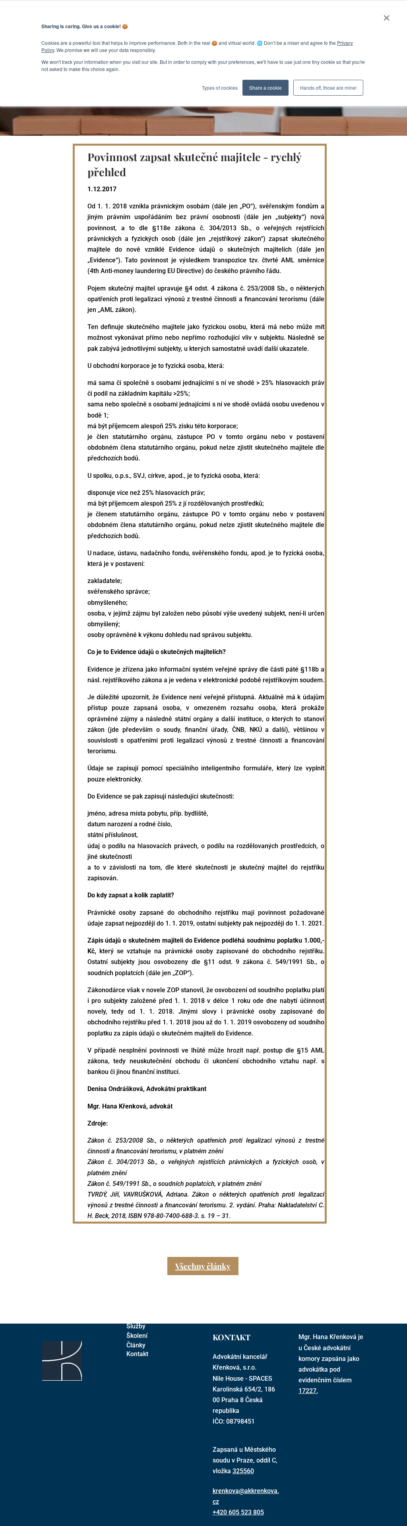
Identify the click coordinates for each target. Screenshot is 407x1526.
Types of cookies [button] (220, 87)
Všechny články (203, 1265)
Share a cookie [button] (265, 87)
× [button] (386, 15)
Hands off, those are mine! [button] (328, 87)
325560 (243, 1471)
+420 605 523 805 (238, 1512)
